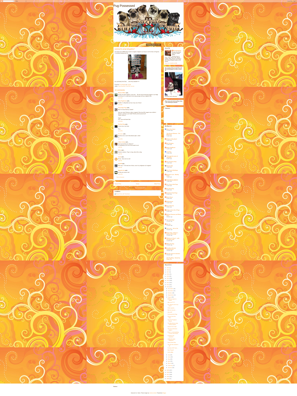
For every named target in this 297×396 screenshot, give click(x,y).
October (170, 293)
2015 (168, 276)
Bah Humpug (170, 143)
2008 (168, 372)
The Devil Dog (121, 124)
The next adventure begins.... (172, 329)
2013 (168, 280)
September (171, 295)
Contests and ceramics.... (171, 336)
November (170, 290)
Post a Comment (120, 177)
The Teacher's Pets (171, 161)
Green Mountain (121, 86)
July (169, 354)
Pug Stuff (128, 86)
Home (137, 184)
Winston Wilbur (122, 92)
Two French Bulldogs (172, 170)
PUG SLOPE (170, 166)
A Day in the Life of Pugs (173, 210)
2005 (168, 378)
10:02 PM (120, 174)
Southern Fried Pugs (172, 193)
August (170, 297)
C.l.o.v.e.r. (120, 133)
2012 (168, 282)
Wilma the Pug (170, 243)
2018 (168, 269)
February (170, 365)
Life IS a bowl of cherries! (173, 253)
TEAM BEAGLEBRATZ (172, 180)
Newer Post (118, 184)
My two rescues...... (172, 310)
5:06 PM (120, 160)
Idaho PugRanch (171, 147)
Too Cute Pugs (170, 219)
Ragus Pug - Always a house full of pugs (172, 233)
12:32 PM (120, 139)
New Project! (171, 350)
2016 (168, 274)
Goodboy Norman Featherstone (171, 248)
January (170, 367)
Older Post (157, 184)
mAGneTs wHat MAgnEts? (171, 339)
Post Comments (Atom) (140, 187)
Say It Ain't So (170, 205)
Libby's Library (121, 142)
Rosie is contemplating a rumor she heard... (173, 332)
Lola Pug (169, 151)
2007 (168, 374)
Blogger (164, 393)
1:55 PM (120, 154)
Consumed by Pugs (172, 314)
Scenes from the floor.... (172, 317)
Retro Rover (170, 197)
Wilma (119, 150)
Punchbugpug (177, 50)
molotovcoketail (152, 393)
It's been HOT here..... (173, 348)
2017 (168, 272)
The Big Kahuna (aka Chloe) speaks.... (173, 324)
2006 (168, 376)
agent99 (120, 163)
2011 (168, 284)
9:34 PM (120, 167)
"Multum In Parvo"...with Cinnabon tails (173, 239)
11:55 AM (120, 104)
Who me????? (171, 302)
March (169, 363)
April (169, 361)
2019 (168, 267)
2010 (168, 286)
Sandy (119, 156)
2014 (168, 278)
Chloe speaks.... (171, 308)
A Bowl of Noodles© (172, 139)
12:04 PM (120, 121)
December (170, 288)
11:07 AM (120, 98)
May (169, 359)
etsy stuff (170, 312)
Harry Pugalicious (122, 100)
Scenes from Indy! (172, 326)
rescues (132, 86)
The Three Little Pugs (172, 184)
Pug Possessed (124, 5)
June (169, 357)
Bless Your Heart (171, 129)
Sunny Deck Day (172, 342)
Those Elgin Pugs (122, 107)
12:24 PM (120, 130)
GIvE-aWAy (170, 352)
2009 (168, 370)
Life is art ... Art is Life (172, 228)
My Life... (169, 224)
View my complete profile (171, 63)
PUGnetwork (170, 201)
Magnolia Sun (121, 170)
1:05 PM (120, 147)
